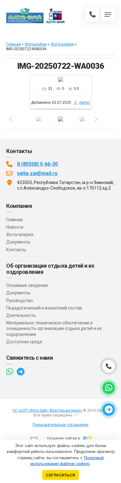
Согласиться (60, 475)
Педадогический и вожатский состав (44, 307)
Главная (13, 44)
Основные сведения (27, 285)
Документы (18, 241)
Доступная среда (24, 341)
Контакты (16, 249)
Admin (84, 102)
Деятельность (21, 315)
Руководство (19, 300)
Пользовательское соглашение (60, 425)
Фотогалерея (62, 44)
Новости (14, 227)
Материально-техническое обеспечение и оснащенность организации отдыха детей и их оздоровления (54, 328)
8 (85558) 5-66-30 (37, 164)
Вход (83, 415)
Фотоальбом (36, 44)
